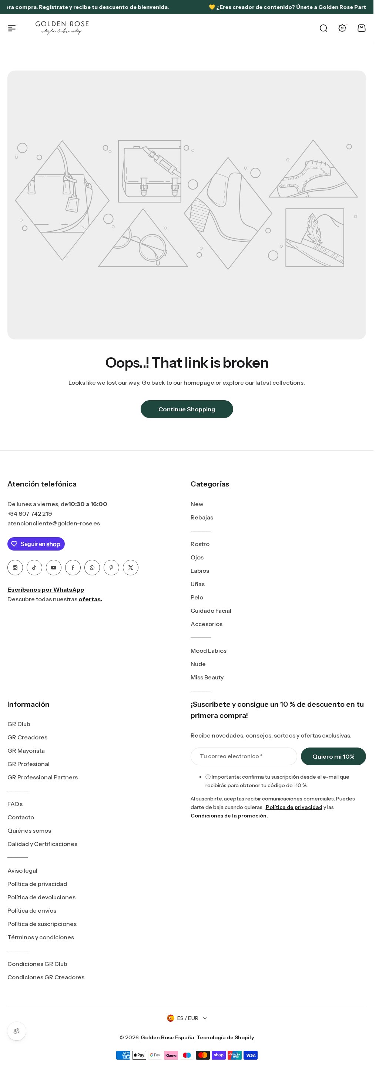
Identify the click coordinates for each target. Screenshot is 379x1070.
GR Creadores (27, 737)
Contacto (20, 817)
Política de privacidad (37, 883)
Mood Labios (209, 650)
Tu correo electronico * (231, 756)
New (197, 504)
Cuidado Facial (211, 610)
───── (201, 530)
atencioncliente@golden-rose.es (53, 523)
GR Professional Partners (42, 777)
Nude (198, 664)
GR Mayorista (26, 750)
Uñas (198, 584)
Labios (200, 570)
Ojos (197, 557)
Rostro (200, 544)
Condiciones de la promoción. (229, 815)
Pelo (197, 597)
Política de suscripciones (42, 923)
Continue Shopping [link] (186, 409)
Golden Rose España (167, 1037)
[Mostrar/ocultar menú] (12, 28)
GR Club (18, 724)
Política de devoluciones (41, 897)
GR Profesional (28, 764)
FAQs (15, 803)
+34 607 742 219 (29, 513)
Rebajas (202, 517)
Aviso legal (22, 870)
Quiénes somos (29, 830)
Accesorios (206, 624)
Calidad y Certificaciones (42, 843)
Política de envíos (31, 910)
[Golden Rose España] (62, 28)
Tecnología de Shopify (225, 1037)
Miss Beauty (207, 677)
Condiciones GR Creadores (45, 977)
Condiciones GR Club (37, 963)
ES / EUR (187, 1018)
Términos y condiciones (40, 937)
